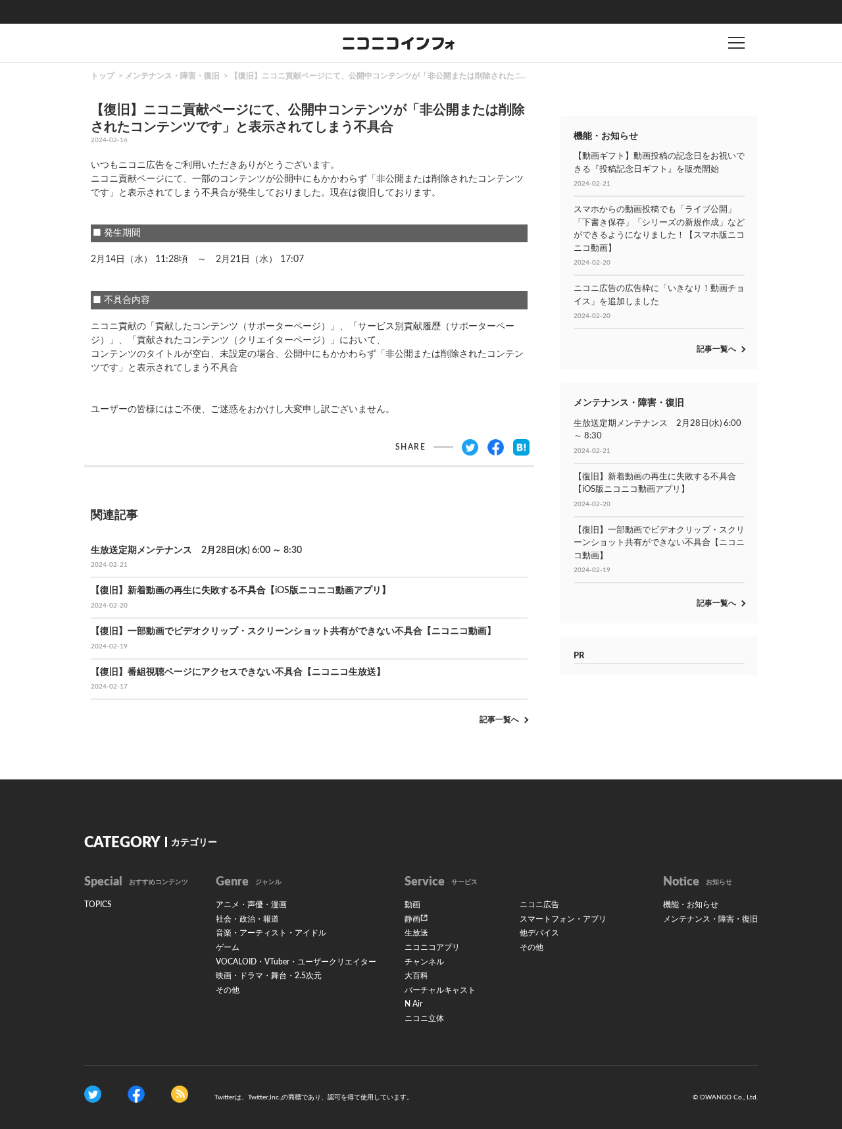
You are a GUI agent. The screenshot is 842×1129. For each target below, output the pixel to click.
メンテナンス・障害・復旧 (172, 76)
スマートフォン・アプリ (563, 919)
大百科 (416, 976)
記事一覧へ (499, 719)
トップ (102, 76)
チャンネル (424, 962)
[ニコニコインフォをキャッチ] (179, 1094)
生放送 (416, 933)
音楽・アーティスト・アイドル (271, 933)
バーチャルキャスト (440, 990)
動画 (412, 904)
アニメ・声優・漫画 (251, 904)
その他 (227, 990)
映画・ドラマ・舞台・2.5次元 (269, 976)
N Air (413, 1004)
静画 (412, 919)
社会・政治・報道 (247, 919)
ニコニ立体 (424, 1018)
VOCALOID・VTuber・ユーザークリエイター (296, 962)
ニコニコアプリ (432, 947)
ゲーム (227, 947)
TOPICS (98, 904)
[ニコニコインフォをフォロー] (92, 1094)
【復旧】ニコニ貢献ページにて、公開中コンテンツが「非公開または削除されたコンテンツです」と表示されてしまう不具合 (451, 76)
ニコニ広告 (539, 904)
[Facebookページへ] (136, 1094)
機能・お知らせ (690, 904)
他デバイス (539, 933)
